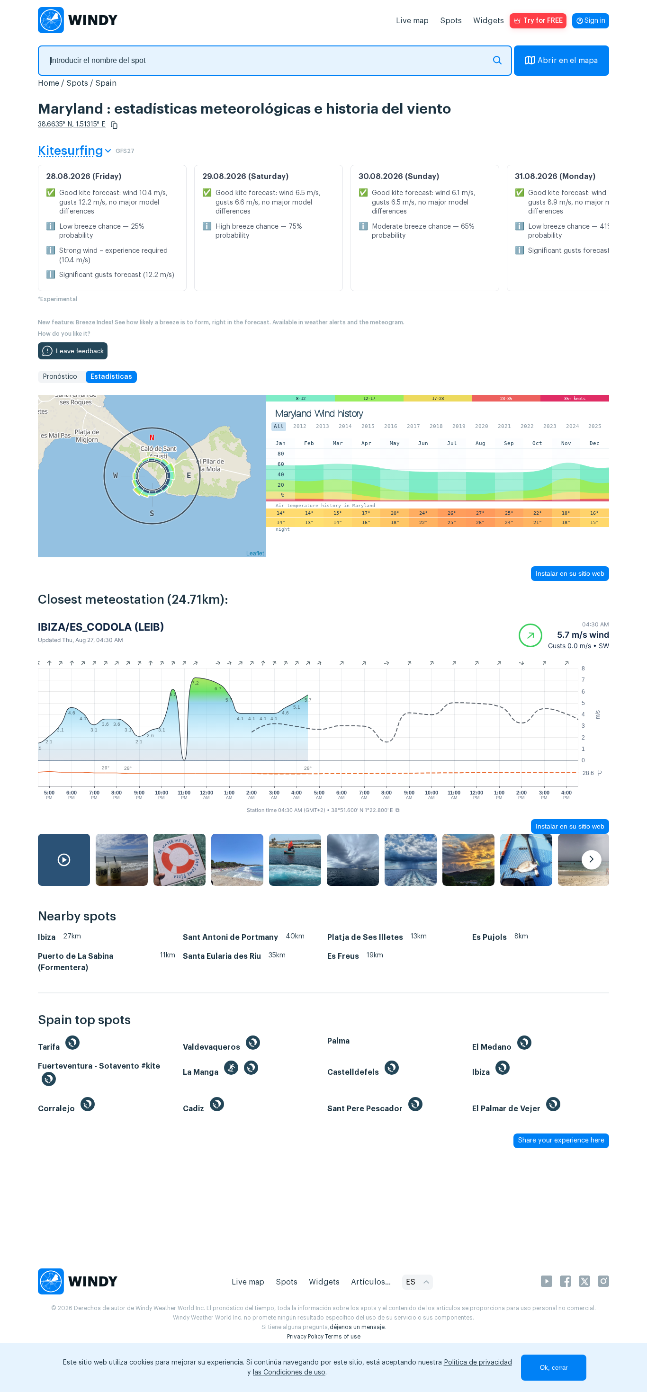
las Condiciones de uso (289, 1372)
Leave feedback (80, 351)
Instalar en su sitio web (570, 573)
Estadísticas (111, 377)
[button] (114, 125)
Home (48, 83)
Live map (412, 21)
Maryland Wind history (319, 413)
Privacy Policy (305, 1336)
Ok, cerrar (553, 1367)
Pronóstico (60, 377)
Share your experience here (561, 1140)
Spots (451, 21)
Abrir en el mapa (568, 60)
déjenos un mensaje (357, 1327)
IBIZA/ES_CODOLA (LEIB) (101, 627)
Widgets (488, 21)
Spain (106, 83)
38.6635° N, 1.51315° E (72, 124)
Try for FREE (543, 21)
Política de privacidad (478, 1362)
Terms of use (342, 1336)
